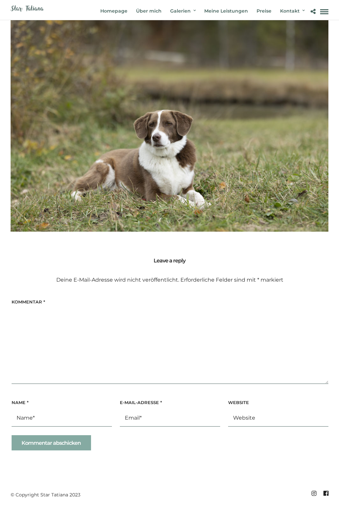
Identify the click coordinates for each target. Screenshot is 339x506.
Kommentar (28, 301)
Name (20, 402)
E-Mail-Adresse (141, 402)
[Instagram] (313, 493)
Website (238, 402)
